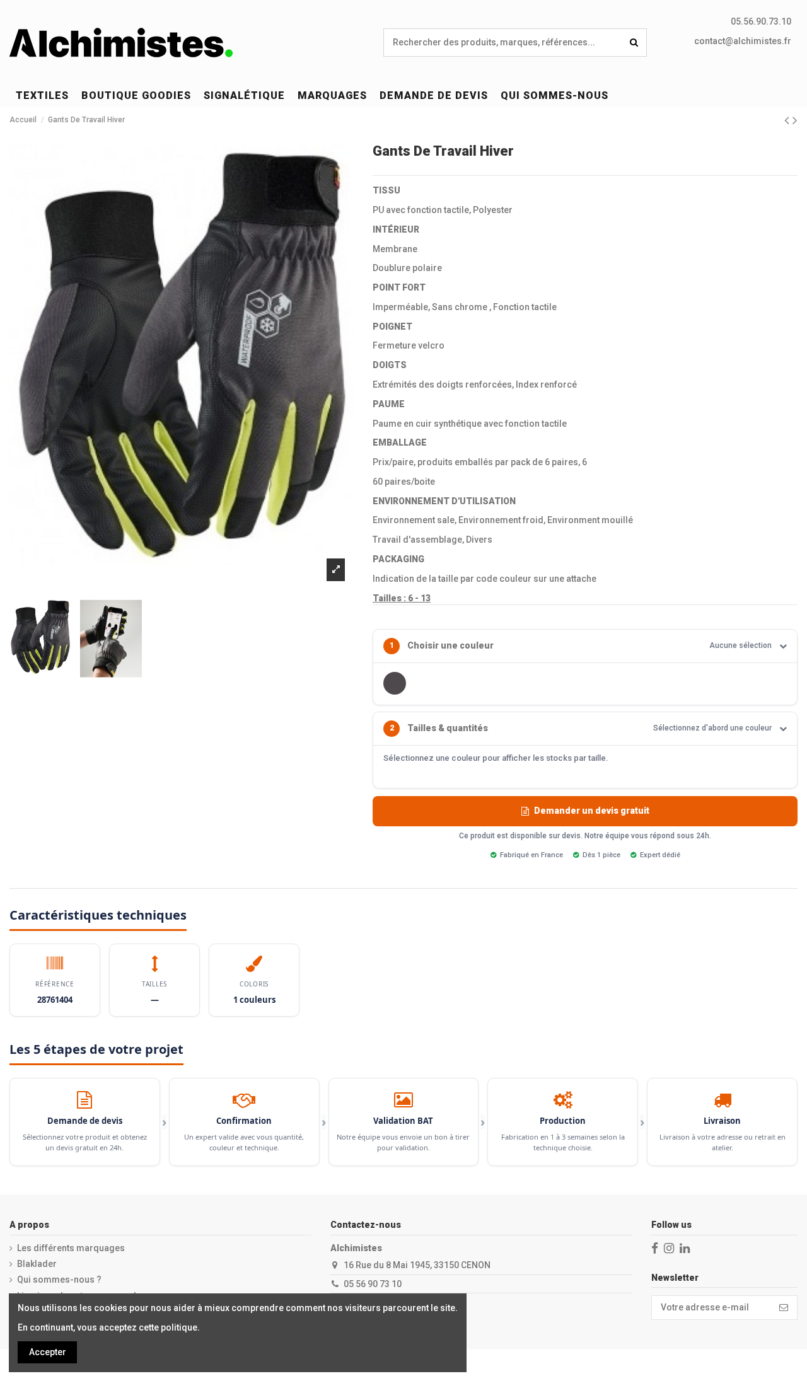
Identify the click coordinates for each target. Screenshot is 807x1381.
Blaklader (37, 1264)
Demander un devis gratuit (591, 811)
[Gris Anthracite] (394, 683)
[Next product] (795, 120)
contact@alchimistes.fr (742, 41)
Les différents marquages (71, 1248)
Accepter (47, 1352)
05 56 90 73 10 (373, 1284)
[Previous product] (788, 120)
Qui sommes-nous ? (59, 1279)
